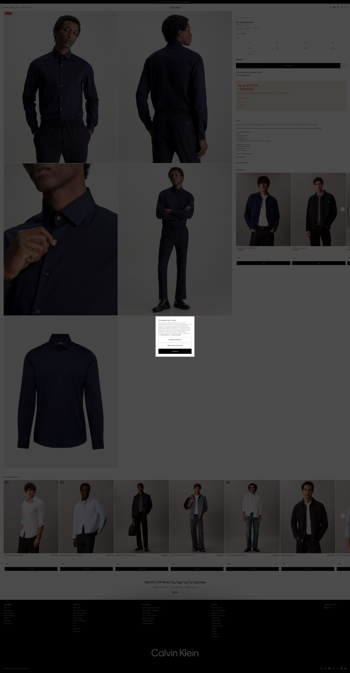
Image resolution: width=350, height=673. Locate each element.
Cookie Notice (164, 334)
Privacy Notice (176, 334)
